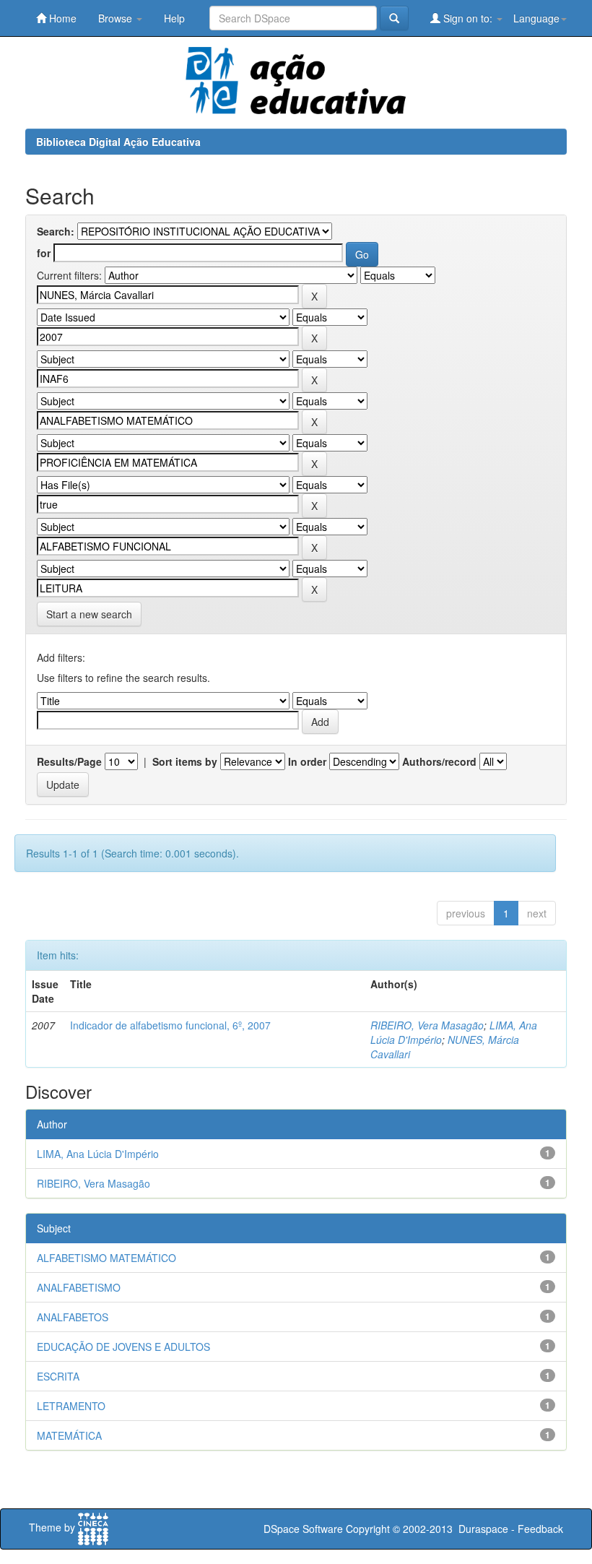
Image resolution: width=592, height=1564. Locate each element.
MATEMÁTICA (69, 1435)
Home (61, 18)
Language (536, 18)
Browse (116, 18)
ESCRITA (58, 1376)
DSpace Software (303, 1528)
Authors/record (439, 761)
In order (307, 761)
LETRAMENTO (71, 1406)
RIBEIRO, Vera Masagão (427, 1025)
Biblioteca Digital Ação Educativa (118, 141)
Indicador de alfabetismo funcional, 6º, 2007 (170, 1025)
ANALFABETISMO (79, 1287)
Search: (55, 231)
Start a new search (89, 614)
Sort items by (184, 761)
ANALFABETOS (72, 1317)
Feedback (540, 1528)
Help (174, 18)
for (44, 253)
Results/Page (69, 761)
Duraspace (483, 1528)
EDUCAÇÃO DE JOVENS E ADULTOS (123, 1346)
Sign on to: (467, 18)
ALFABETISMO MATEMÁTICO (106, 1257)
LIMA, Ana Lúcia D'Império (98, 1153)
